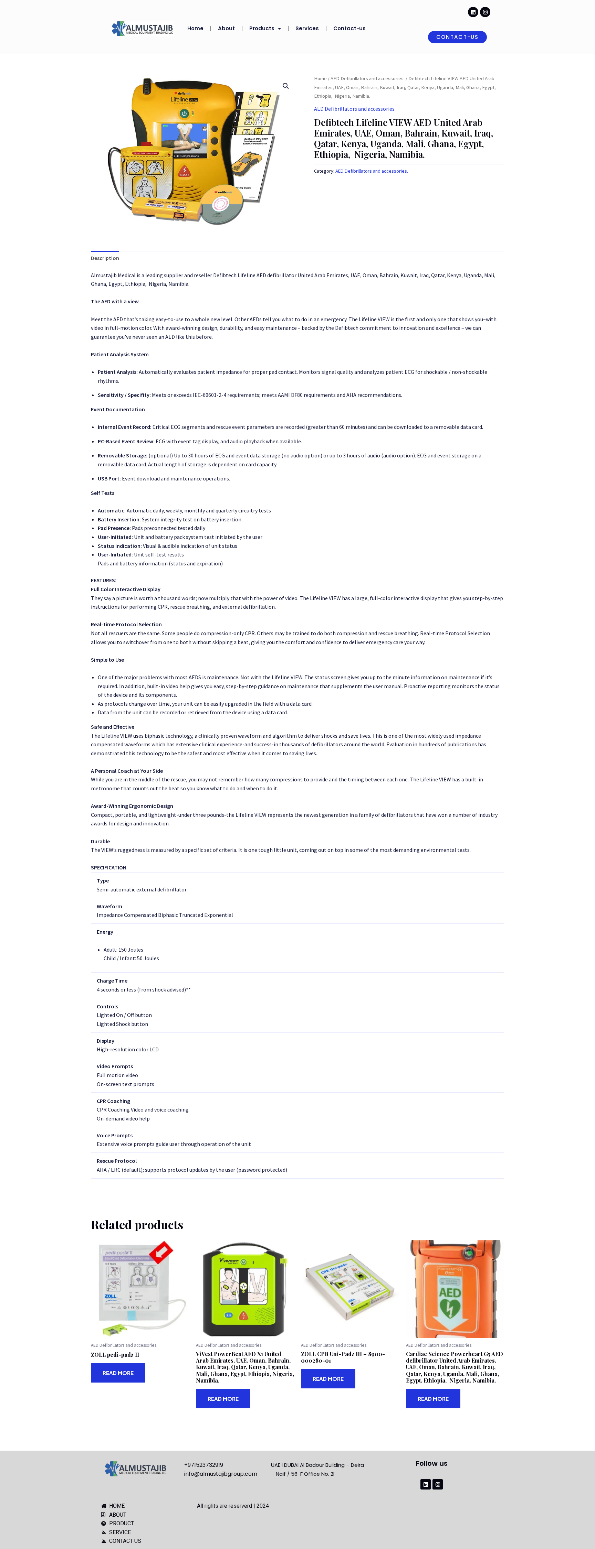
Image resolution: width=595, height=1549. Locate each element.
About (226, 28)
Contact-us (349, 28)
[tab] (105, 258)
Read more (118, 1372)
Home (195, 28)
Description (105, 257)
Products (261, 28)
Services (307, 28)
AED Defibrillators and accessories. (368, 78)
